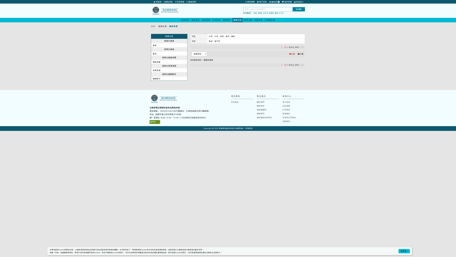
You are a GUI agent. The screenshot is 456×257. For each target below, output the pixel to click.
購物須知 (260, 106)
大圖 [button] (293, 54)
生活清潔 (217, 20)
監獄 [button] (211, 41)
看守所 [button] (217, 41)
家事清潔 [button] (156, 70)
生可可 (265, 13)
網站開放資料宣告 (264, 117)
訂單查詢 (286, 110)
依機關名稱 (270, 20)
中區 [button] (216, 36)
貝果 (255, 13)
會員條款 (286, 114)
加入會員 (286, 102)
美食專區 (185, 20)
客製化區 (237, 20)
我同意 (404, 251)
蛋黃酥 (271, 13)
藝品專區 (196, 20)
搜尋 (300, 9)
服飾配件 (227, 20)
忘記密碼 (286, 106)
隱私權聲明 (261, 110)
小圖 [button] (301, 54)
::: (151, 2)
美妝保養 (206, 20)
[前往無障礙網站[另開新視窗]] (155, 122)
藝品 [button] (155, 54)
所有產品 (235, 102)
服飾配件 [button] (156, 79)
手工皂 (281, 13)
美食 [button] (155, 45)
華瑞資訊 (249, 128)
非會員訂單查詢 (289, 117)
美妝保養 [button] (156, 62)
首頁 (153, 26)
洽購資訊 (286, 121)
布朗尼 (260, 13)
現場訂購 (248, 20)
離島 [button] (233, 36)
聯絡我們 (260, 114)
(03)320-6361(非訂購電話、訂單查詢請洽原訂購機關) (184, 111)
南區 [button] (222, 36)
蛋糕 (276, 13)
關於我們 (260, 102)
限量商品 (258, 20)
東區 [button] (228, 36)
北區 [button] (211, 36)
